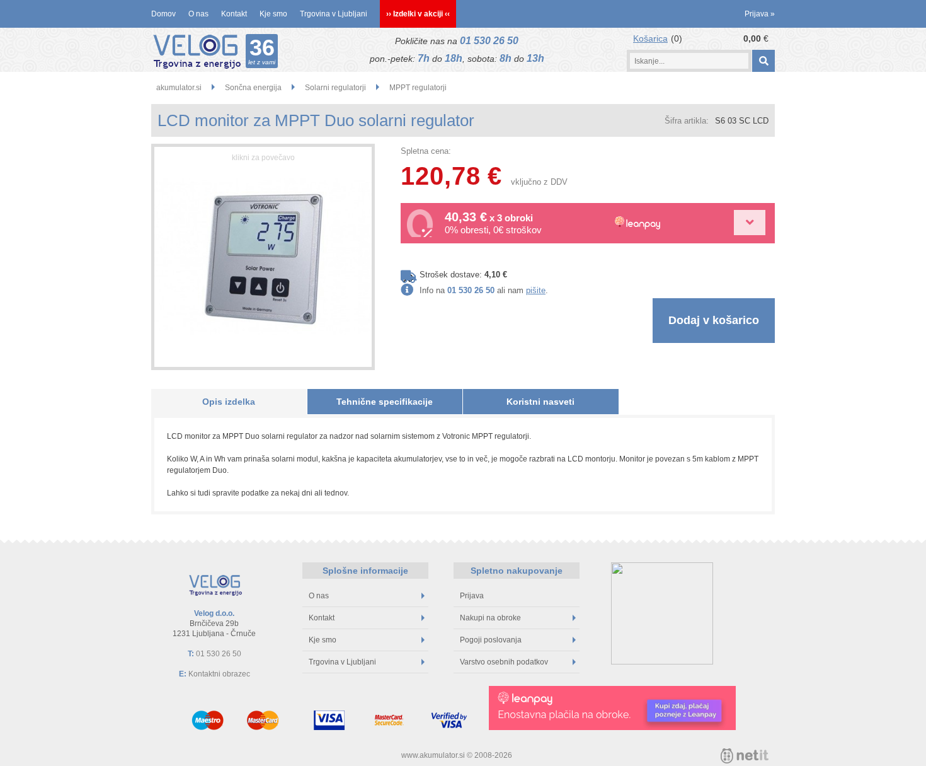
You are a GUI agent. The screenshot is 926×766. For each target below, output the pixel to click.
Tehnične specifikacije (384, 402)
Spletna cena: (426, 151)
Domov (163, 13)
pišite (536, 290)
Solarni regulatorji (335, 87)
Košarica (650, 38)
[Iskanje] (763, 61)
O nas (198, 13)
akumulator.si (179, 87)
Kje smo (273, 13)
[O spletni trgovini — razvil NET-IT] (745, 755)
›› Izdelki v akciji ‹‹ (418, 13)
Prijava (760, 14)
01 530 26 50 (489, 40)
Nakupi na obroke (490, 617)
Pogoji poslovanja (491, 639)
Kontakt (234, 13)
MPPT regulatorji (418, 87)
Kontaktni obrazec (219, 674)
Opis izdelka (228, 402)
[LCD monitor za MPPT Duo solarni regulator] (263, 257)
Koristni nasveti (540, 402)
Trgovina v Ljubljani (333, 13)
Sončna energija (253, 87)
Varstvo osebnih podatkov (504, 662)
